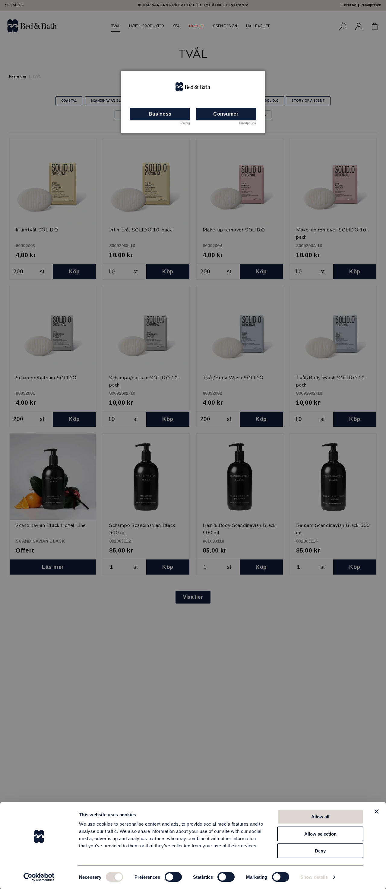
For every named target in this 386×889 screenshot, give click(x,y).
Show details (314, 877)
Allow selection (320, 833)
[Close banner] (377, 811)
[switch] (173, 877)
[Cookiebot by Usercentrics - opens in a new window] (39, 877)
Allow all (320, 816)
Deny (320, 850)
